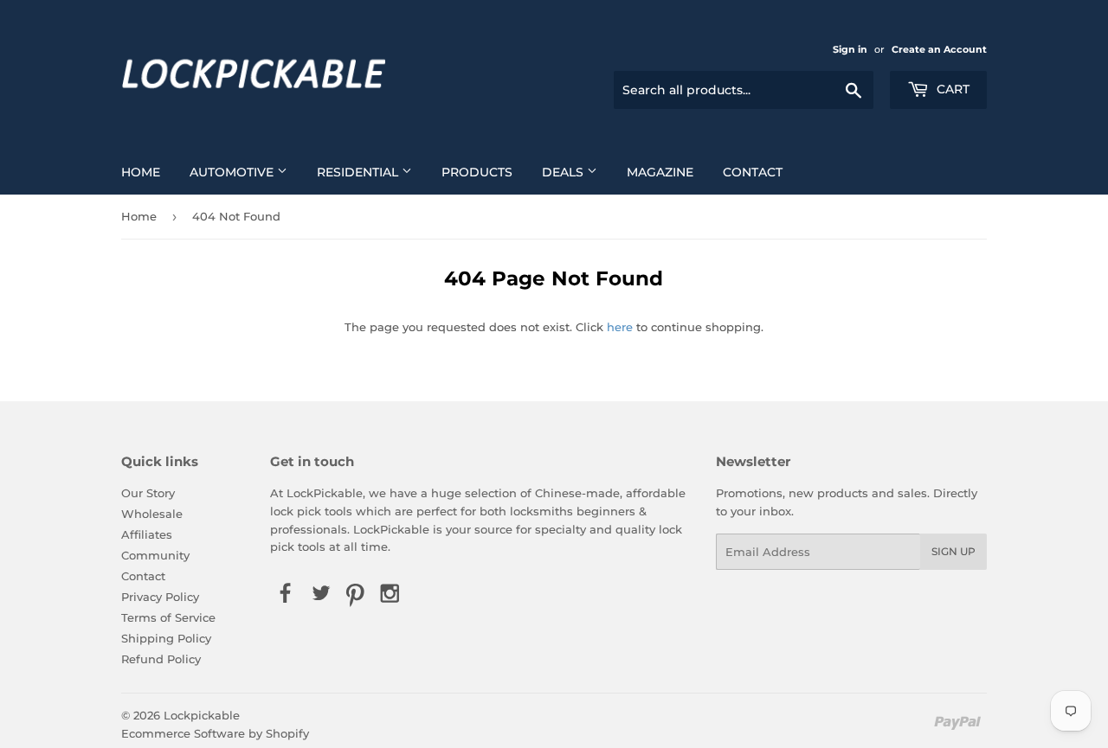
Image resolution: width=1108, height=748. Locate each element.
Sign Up (953, 551)
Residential (359, 172)
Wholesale (152, 514)
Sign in (850, 49)
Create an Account (939, 49)
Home (140, 172)
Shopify (287, 733)
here (620, 327)
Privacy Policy (160, 597)
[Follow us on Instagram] (390, 594)
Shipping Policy (166, 638)
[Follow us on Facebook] (285, 594)
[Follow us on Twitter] (320, 594)
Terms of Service (168, 617)
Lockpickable (202, 715)
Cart (951, 89)
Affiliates (146, 534)
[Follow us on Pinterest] (354, 594)
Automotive (233, 172)
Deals (564, 172)
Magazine (660, 172)
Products (476, 172)
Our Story (148, 493)
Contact (753, 172)
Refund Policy (161, 659)
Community (155, 555)
